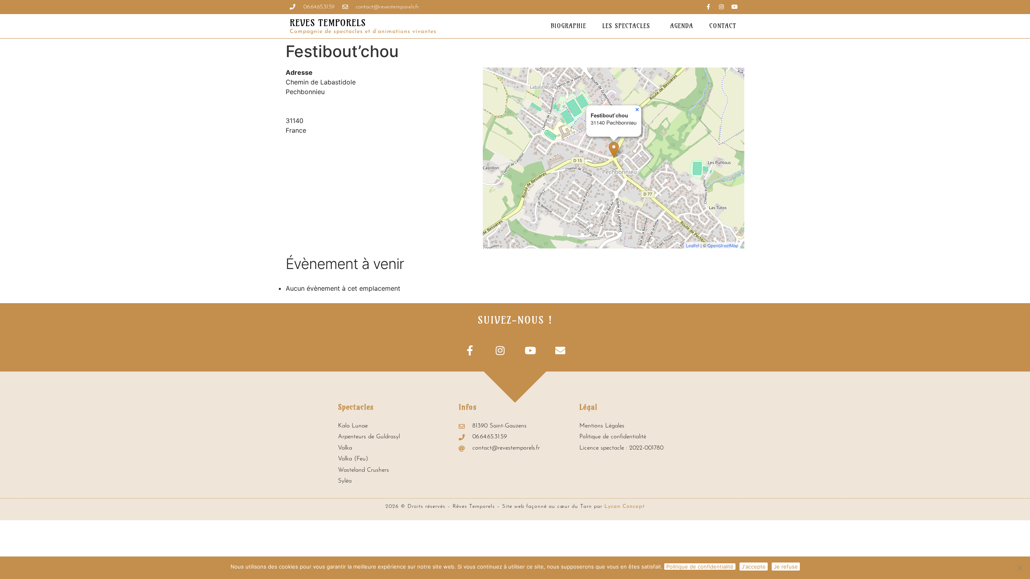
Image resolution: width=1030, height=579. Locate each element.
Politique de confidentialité (699, 566)
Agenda (681, 26)
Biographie (568, 26)
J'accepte (754, 566)
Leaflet (692, 245)
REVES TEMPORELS (328, 23)
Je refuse (786, 566)
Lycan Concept (624, 506)
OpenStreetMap (722, 245)
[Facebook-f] (470, 350)
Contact (722, 26)
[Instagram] (721, 6)
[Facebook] (708, 6)
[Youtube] (734, 6)
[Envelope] (560, 350)
